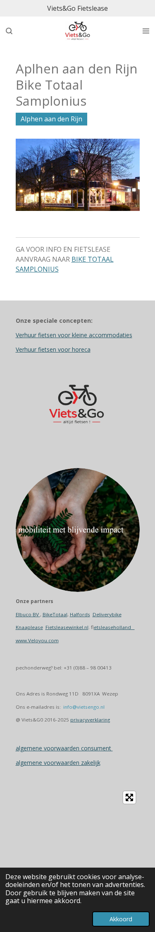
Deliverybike (107, 614)
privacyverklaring (90, 720)
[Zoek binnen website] (9, 31)
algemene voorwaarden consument (64, 748)
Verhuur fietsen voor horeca (53, 349)
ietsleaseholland (114, 627)
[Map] (78, 849)
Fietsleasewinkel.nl (66, 627)
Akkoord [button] (121, 919)
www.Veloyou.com (37, 640)
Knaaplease (29, 627)
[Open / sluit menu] (146, 31)
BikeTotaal (55, 614)
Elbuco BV (28, 614)
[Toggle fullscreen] (129, 797)
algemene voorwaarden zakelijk (58, 762)
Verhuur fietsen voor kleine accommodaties (74, 335)
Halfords (80, 614)
